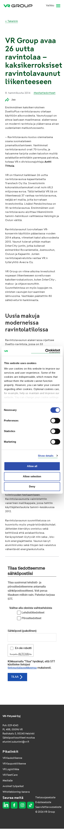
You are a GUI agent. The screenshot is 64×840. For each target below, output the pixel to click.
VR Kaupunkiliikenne (14, 763)
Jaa (13, 99)
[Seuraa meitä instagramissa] (22, 805)
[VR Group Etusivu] (19, 6)
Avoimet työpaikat (13, 786)
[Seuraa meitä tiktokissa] (30, 805)
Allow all (32, 466)
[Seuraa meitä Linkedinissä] (6, 805)
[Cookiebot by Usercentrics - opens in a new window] (45, 351)
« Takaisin (11, 21)
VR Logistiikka (11, 769)
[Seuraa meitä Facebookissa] (14, 805)
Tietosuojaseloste (45, 797)
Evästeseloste (43, 802)
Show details (45, 455)
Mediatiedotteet (44, 92)
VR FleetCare (10, 775)
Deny (32, 486)
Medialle (8, 780)
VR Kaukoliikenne (12, 758)
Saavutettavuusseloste (48, 807)
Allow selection (32, 476)
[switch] (55, 420)
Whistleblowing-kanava (16, 791)
